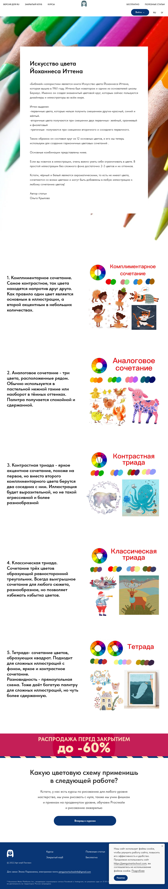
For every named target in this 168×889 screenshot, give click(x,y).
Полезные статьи (155, 4)
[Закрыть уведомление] (162, 846)
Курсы (51, 4)
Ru (154, 12)
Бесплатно (132, 4)
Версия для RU (11, 4)
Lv (162, 12)
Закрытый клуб (33, 4)
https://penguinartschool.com (130, 863)
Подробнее (138, 870)
